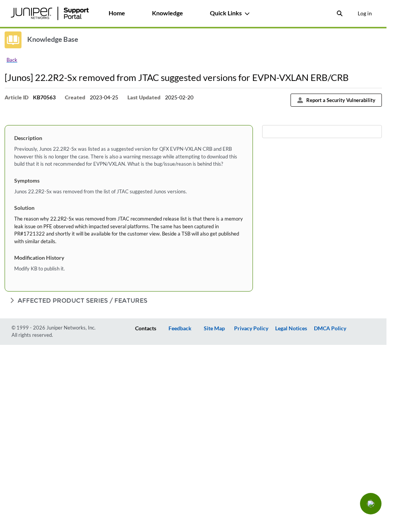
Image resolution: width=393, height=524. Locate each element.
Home (117, 12)
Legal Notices (291, 328)
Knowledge (167, 12)
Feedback (180, 328)
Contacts (145, 328)
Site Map (214, 328)
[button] (370, 503)
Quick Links (226, 12)
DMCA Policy (330, 328)
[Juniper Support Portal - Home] (49, 13)
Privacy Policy (251, 328)
